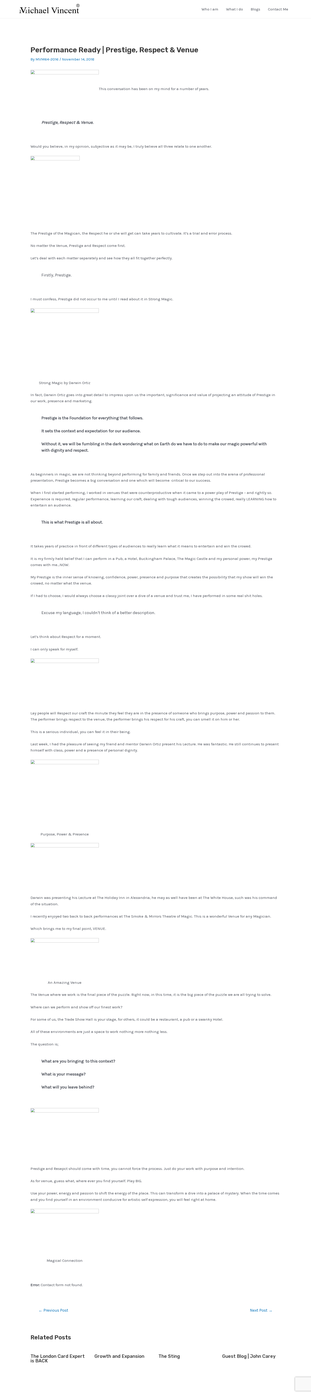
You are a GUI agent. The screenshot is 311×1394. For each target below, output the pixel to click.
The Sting (169, 1356)
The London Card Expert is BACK (58, 1359)
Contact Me (278, 9)
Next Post (261, 1310)
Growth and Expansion (119, 1356)
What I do (234, 9)
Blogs (255, 9)
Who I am (209, 9)
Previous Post (53, 1310)
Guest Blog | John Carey (248, 1356)
